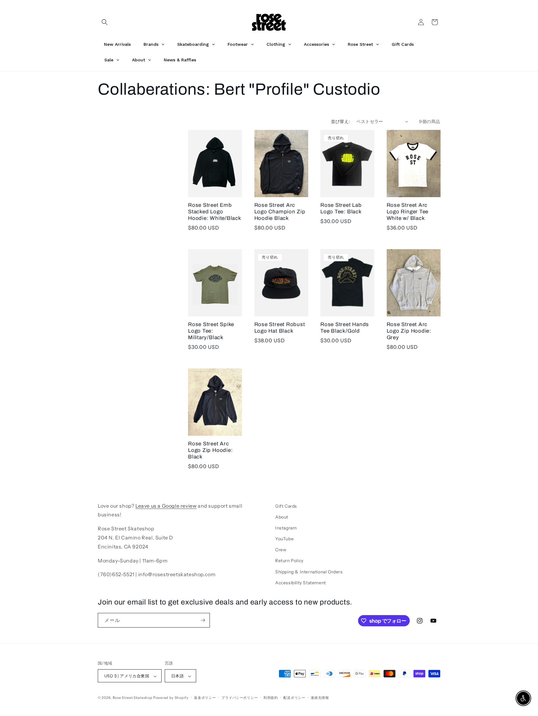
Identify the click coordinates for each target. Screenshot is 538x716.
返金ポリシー (205, 697)
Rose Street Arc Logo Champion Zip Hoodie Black (279, 211)
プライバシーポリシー (239, 697)
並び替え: (340, 121)
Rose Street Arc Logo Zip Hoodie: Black (210, 450)
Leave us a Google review (165, 506)
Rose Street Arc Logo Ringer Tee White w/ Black (408, 211)
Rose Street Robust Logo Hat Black (279, 327)
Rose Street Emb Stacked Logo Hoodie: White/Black (214, 211)
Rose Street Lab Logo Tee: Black (341, 208)
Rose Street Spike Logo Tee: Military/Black (211, 330)
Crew (280, 550)
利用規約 (270, 697)
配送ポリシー (294, 697)
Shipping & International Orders (309, 572)
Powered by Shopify (171, 698)
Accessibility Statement (300, 583)
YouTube (284, 539)
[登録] (203, 620)
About (281, 517)
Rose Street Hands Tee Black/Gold (344, 327)
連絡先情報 (320, 697)
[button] (104, 22)
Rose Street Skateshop (133, 698)
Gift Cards (286, 506)
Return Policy (289, 561)
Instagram (286, 528)
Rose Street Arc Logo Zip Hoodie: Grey (409, 330)
